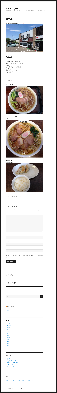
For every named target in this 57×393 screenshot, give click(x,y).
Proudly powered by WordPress (19, 388)
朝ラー (19, 380)
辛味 (8, 341)
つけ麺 (8, 324)
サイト (7, 248)
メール (7, 241)
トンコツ (9, 325)
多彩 (8, 335)
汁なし (8, 337)
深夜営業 (24, 380)
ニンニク (9, 327)
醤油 (8, 343)
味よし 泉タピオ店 (11, 361)
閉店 (20, 196)
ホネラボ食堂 (10, 366)
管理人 (9, 196)
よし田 (8, 310)
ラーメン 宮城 (12, 8)
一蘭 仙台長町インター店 (13, 364)
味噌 (8, 331)
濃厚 (8, 339)
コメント (8, 213)
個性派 (8, 329)
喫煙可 (8, 380)
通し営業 (30, 380)
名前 (7, 234)
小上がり (13, 380)
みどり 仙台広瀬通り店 (12, 363)
